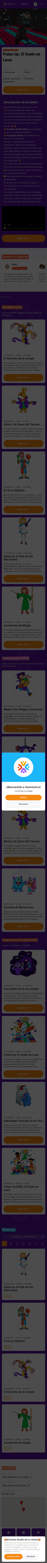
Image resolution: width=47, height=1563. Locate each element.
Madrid (24, 797)
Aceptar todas (13, 1556)
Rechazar (31, 1556)
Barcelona (23, 804)
